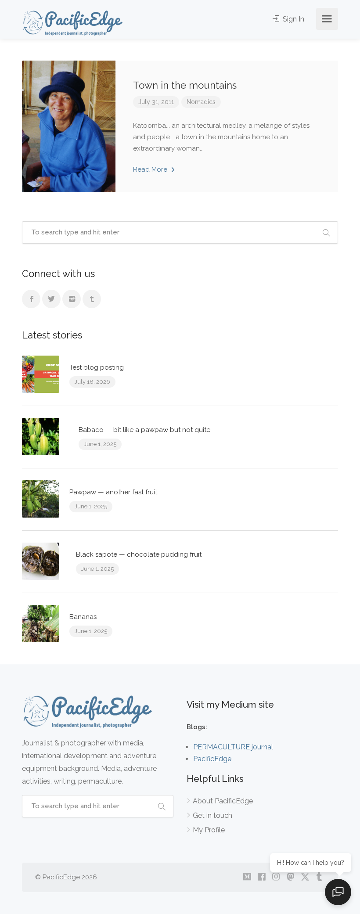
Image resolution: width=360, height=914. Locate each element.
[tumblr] (319, 877)
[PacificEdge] (73, 22)
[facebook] (261, 877)
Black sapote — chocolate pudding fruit (139, 554)
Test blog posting (96, 367)
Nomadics (201, 101)
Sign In (292, 19)
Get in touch (212, 815)
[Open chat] (338, 892)
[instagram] (275, 877)
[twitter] (304, 877)
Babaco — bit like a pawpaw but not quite (144, 430)
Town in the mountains (185, 85)
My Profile (209, 830)
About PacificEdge (223, 801)
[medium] (246, 877)
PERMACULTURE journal (233, 747)
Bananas (83, 617)
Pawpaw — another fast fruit (113, 492)
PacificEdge (212, 759)
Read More (151, 169)
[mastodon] (290, 877)
